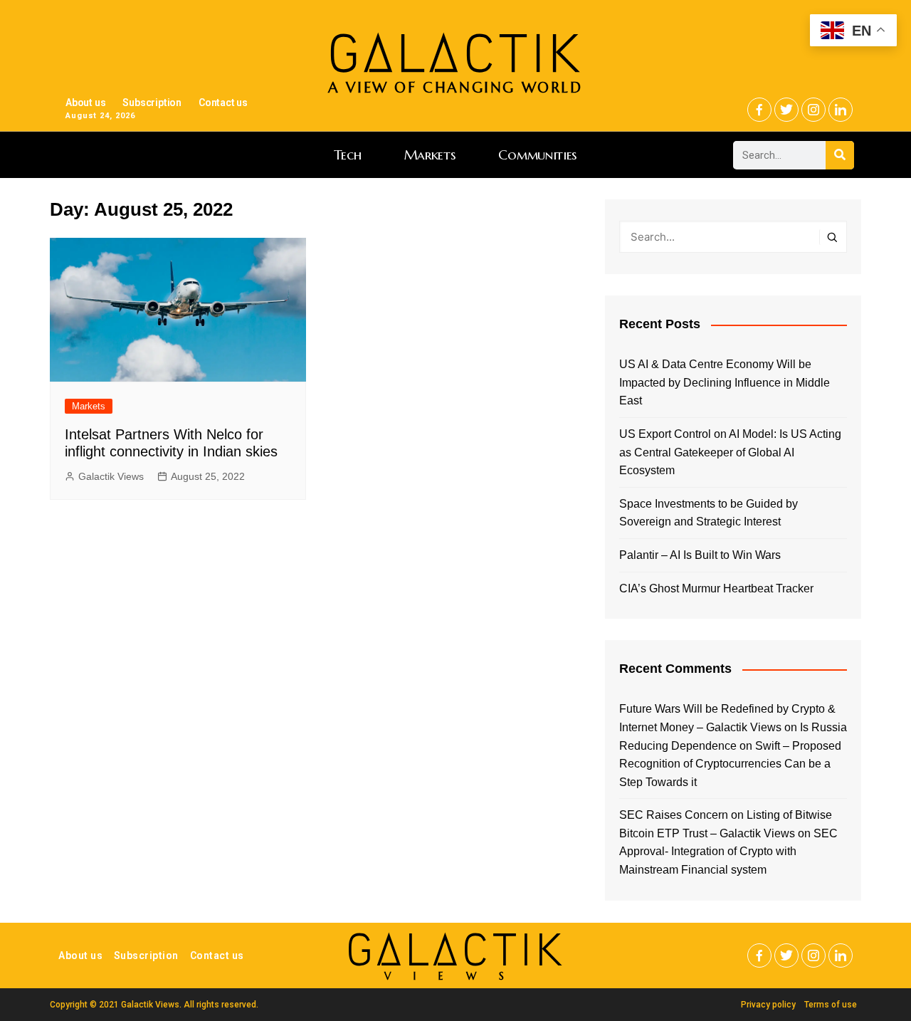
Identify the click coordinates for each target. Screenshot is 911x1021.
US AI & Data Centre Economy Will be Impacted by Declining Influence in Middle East (724, 382)
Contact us (223, 102)
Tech (348, 154)
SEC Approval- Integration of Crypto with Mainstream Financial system (728, 851)
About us (85, 102)
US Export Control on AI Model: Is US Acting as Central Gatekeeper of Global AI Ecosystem (730, 452)
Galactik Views (111, 476)
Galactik (455, 950)
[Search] (840, 155)
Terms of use (830, 1005)
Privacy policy (768, 1005)
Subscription (151, 102)
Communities (537, 154)
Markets (430, 154)
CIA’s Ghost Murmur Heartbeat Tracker (716, 588)
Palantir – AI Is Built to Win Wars (700, 555)
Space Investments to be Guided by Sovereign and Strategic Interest (708, 513)
